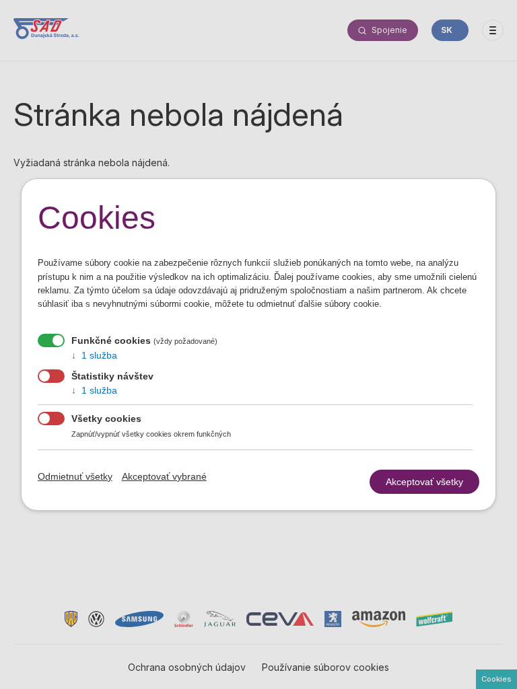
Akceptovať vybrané (164, 476)
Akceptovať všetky (424, 481)
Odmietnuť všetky (75, 476)
